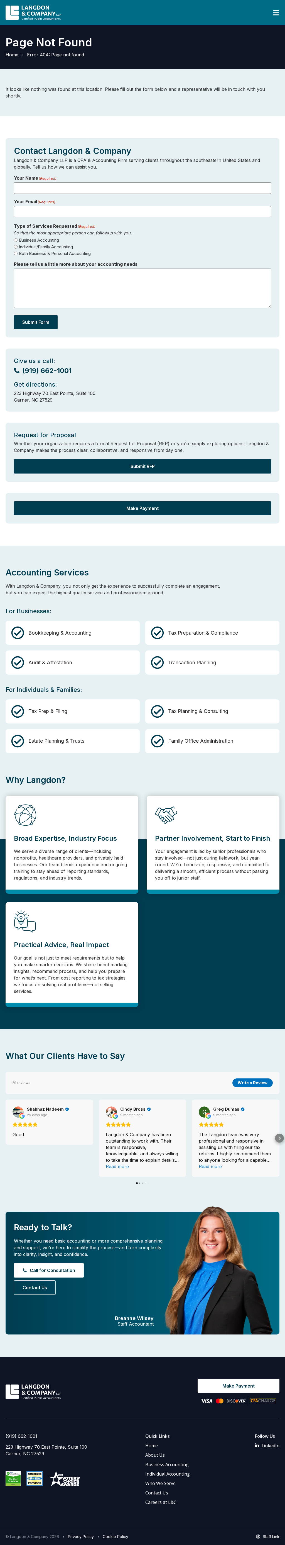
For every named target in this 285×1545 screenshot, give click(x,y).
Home (12, 54)
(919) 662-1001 (21, 1436)
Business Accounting (39, 240)
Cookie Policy (115, 1536)
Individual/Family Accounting (46, 247)
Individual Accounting (167, 1474)
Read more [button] (117, 1166)
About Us (155, 1455)
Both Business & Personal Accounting (55, 253)
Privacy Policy (81, 1536)
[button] (5, 1138)
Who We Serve (160, 1483)
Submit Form (35, 322)
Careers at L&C (160, 1502)
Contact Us (156, 1493)
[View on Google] (18, 1112)
